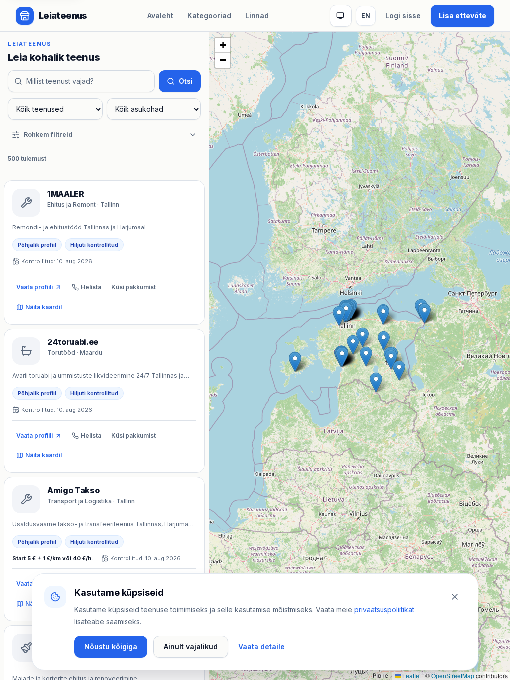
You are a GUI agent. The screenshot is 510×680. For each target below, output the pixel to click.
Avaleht (160, 15)
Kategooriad (209, 15)
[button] (376, 382)
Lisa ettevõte (462, 15)
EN (365, 15)
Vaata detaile (261, 646)
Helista (91, 287)
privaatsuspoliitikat (384, 609)
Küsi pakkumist (133, 287)
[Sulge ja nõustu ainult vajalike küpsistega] (455, 597)
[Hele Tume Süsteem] (341, 16)
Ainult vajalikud (191, 646)
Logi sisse (403, 15)
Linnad (257, 15)
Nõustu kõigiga (110, 646)
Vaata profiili (34, 287)
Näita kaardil (43, 307)
